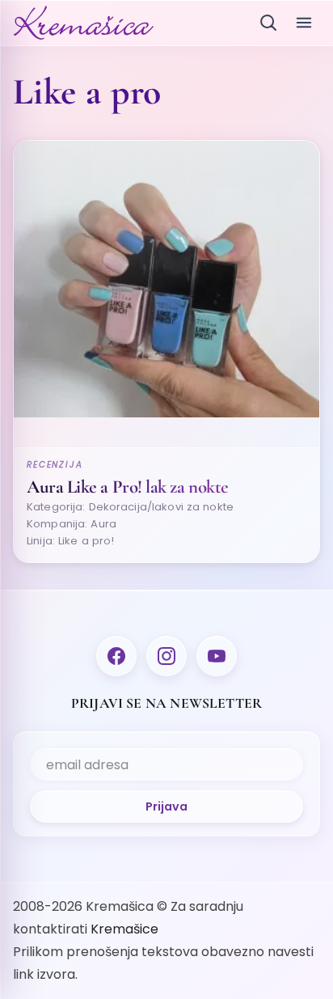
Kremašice (124, 929)
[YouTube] (216, 656)
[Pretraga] (268, 22)
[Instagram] (166, 656)
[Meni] (304, 22)
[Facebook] (116, 656)
